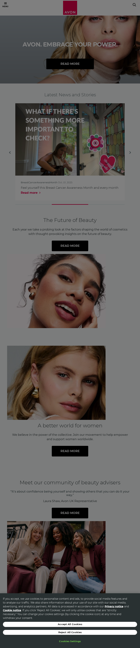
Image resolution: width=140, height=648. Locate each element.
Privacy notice (114, 606)
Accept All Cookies (70, 624)
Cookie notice (12, 610)
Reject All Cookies (70, 632)
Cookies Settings (70, 641)
